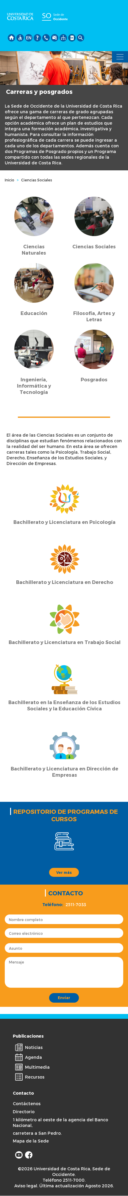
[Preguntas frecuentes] (37, 36)
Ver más (64, 872)
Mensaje (16, 962)
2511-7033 (75, 904)
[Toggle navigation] (120, 56)
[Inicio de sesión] (72, 36)
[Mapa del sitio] (63, 36)
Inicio (9, 180)
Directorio (24, 1111)
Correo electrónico (26, 933)
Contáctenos (26, 1103)
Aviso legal (25, 1185)
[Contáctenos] (54, 36)
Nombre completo (26, 919)
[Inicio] (11, 36)
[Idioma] (28, 36)
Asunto (15, 948)
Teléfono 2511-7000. (64, 1180)
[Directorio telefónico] (46, 36)
